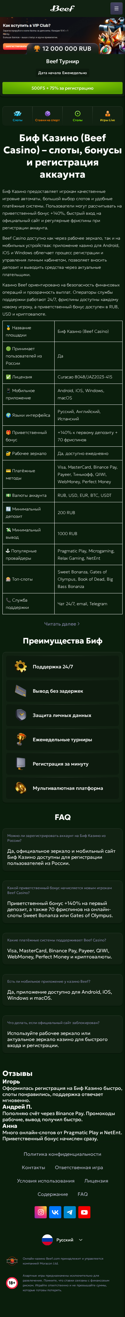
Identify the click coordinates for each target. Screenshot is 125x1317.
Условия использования (46, 1181)
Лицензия (96, 1181)
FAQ (83, 1194)
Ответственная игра (79, 1167)
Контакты (33, 1167)
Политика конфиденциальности (62, 1154)
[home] (62, 8)
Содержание (53, 1194)
